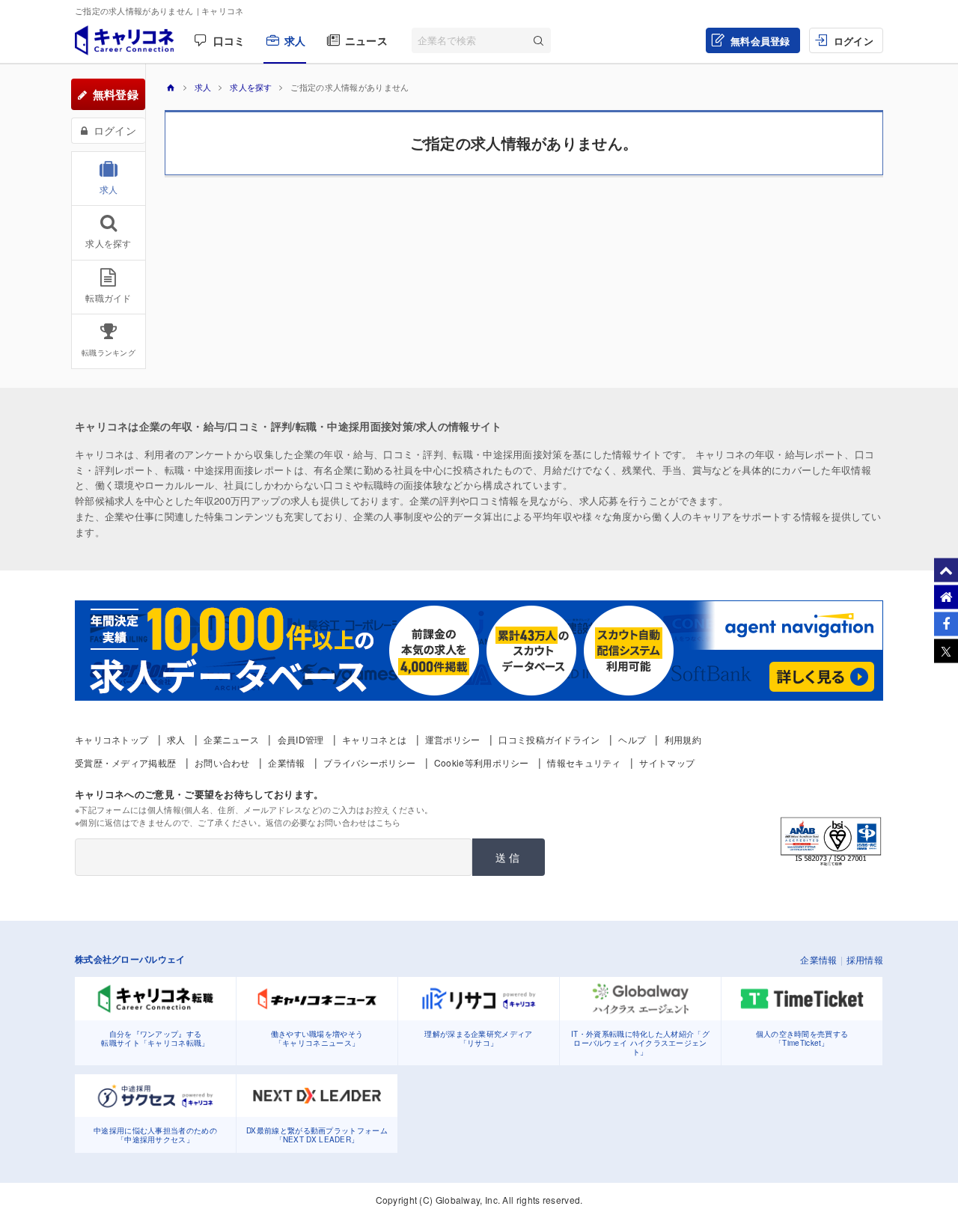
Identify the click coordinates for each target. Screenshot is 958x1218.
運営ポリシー (452, 739)
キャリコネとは (374, 739)
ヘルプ (632, 739)
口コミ (229, 40)
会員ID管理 (301, 739)
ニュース (366, 40)
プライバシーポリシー (369, 762)
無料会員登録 (760, 41)
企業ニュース (231, 739)
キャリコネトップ (111, 739)
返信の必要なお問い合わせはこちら (333, 822)
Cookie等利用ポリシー (481, 762)
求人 (295, 40)
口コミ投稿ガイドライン (548, 739)
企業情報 (286, 762)
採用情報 (864, 959)
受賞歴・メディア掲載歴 (125, 762)
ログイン (853, 41)
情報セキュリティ (583, 762)
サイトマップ (667, 762)
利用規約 (683, 739)
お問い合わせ (222, 762)
